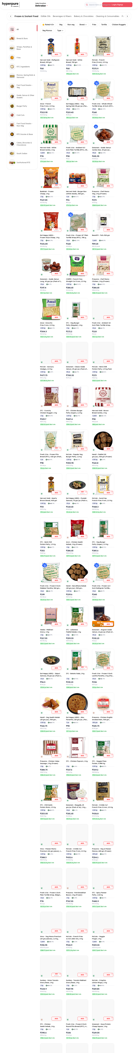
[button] (117, 4)
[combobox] (90, 4)
